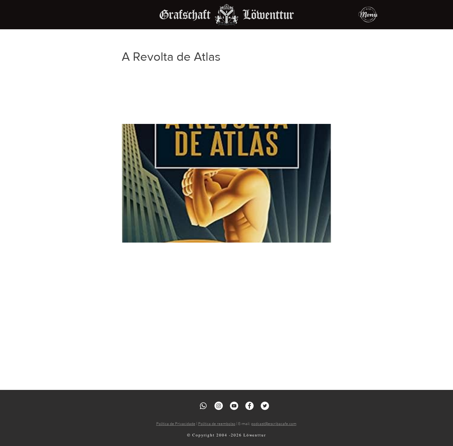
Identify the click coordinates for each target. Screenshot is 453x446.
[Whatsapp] (203, 406)
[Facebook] (249, 406)
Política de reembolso (216, 424)
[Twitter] (265, 406)
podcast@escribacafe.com (273, 424)
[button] (367, 14)
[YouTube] (234, 406)
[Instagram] (218, 406)
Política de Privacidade (175, 424)
